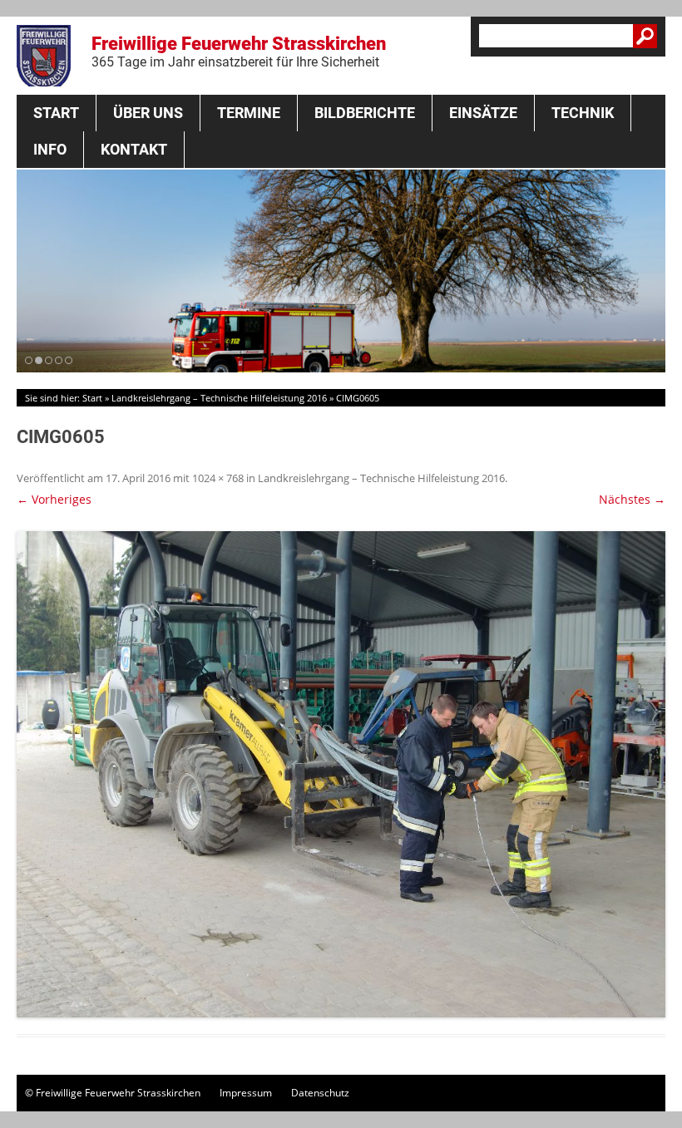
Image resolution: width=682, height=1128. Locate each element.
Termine (248, 112)
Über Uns (148, 112)
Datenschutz (320, 1093)
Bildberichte (364, 112)
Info (50, 149)
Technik (582, 112)
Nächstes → (632, 499)
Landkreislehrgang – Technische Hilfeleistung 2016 (219, 398)
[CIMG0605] (341, 774)
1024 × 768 (218, 477)
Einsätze (483, 112)
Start (56, 112)
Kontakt (134, 149)
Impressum (246, 1093)
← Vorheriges (54, 499)
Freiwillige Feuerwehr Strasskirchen (238, 51)
